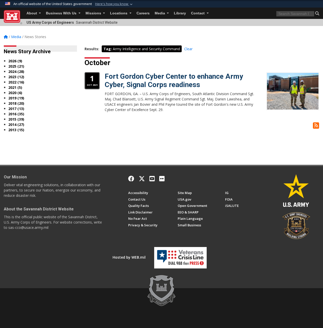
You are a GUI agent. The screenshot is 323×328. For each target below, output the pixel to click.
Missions (94, 13)
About (32, 13)
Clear (188, 48)
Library (180, 13)
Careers (143, 13)
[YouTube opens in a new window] (152, 178)
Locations (119, 13)
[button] (114, 4)
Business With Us (61, 13)
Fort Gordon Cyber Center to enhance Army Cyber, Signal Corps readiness (174, 80)
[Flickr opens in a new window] (162, 178)
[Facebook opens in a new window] (131, 178)
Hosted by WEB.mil (129, 257)
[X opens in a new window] (142, 178)
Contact (198, 13)
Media (160, 13)
